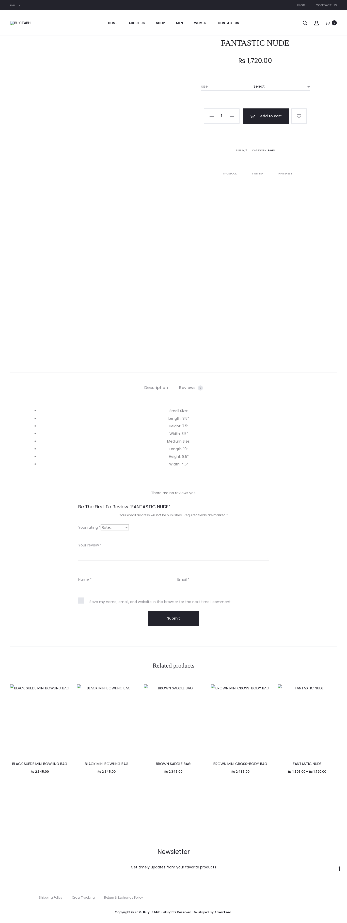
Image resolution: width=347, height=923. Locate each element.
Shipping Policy (50, 897)
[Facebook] (305, 897)
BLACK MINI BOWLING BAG (107, 763)
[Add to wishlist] (299, 116)
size (204, 86)
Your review (90, 545)
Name (85, 579)
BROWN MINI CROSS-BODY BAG (240, 763)
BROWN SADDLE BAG (173, 763)
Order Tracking (83, 897)
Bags (271, 150)
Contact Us (326, 5)
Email (183, 579)
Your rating (89, 527)
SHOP (160, 23)
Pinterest (285, 173)
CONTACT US (228, 23)
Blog (301, 5)
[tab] (156, 387)
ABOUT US (137, 23)
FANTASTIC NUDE (307, 763)
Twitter (258, 173)
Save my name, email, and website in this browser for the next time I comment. (160, 601)
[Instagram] (317, 897)
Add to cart (270, 116)
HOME (112, 23)
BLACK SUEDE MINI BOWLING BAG (39, 763)
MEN (179, 23)
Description (156, 388)
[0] (327, 22)
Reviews (190, 388)
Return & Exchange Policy (123, 897)
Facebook (230, 173)
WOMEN (200, 23)
